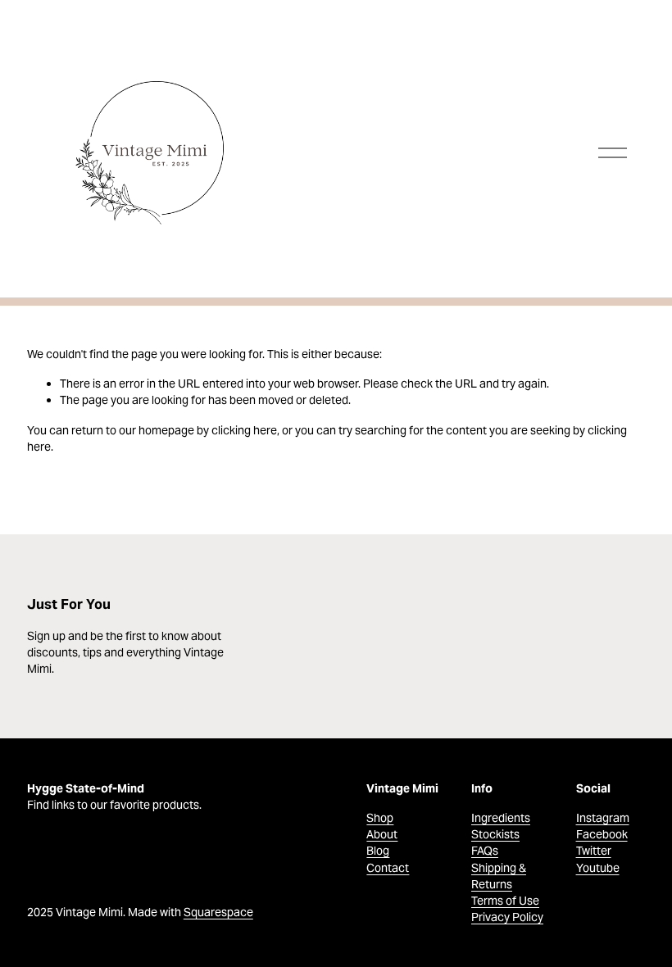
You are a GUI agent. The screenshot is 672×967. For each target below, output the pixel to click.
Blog (377, 850)
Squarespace (218, 912)
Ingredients (500, 817)
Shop (379, 817)
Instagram (602, 817)
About (381, 834)
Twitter (593, 850)
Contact (387, 867)
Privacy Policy (507, 917)
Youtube (598, 867)
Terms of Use (505, 900)
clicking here (244, 430)
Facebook (602, 834)
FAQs (484, 850)
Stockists (495, 834)
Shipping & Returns (498, 876)
